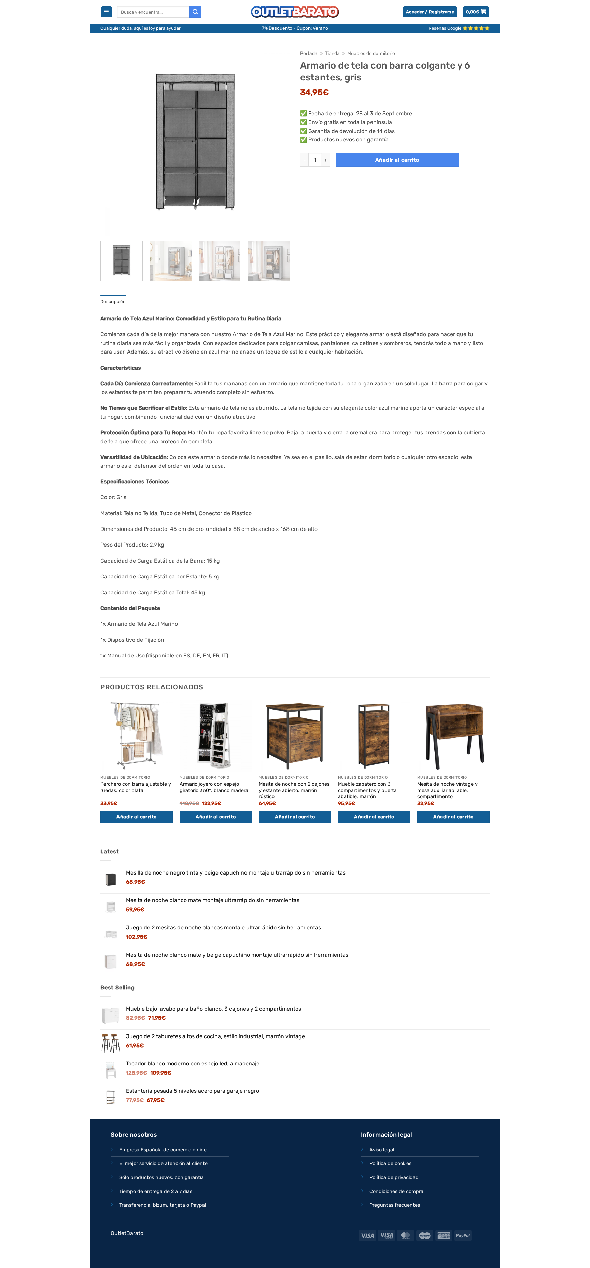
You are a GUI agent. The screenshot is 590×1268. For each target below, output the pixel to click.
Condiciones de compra (396, 1191)
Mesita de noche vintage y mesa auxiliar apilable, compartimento (447, 790)
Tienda (332, 53)
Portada (309, 53)
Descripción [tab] (113, 301)
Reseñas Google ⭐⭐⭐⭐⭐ (459, 28)
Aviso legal (381, 1150)
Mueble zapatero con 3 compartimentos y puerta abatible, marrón (367, 790)
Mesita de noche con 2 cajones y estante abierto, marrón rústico (294, 790)
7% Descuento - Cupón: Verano (295, 28)
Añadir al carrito (397, 159)
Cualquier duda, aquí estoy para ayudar (140, 28)
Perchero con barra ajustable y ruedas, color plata (135, 787)
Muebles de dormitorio (371, 53)
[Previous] (113, 141)
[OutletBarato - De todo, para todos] (295, 12)
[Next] (277, 141)
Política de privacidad (394, 1177)
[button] (106, 12)
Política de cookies (390, 1163)
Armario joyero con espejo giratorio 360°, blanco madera (214, 787)
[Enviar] (195, 12)
